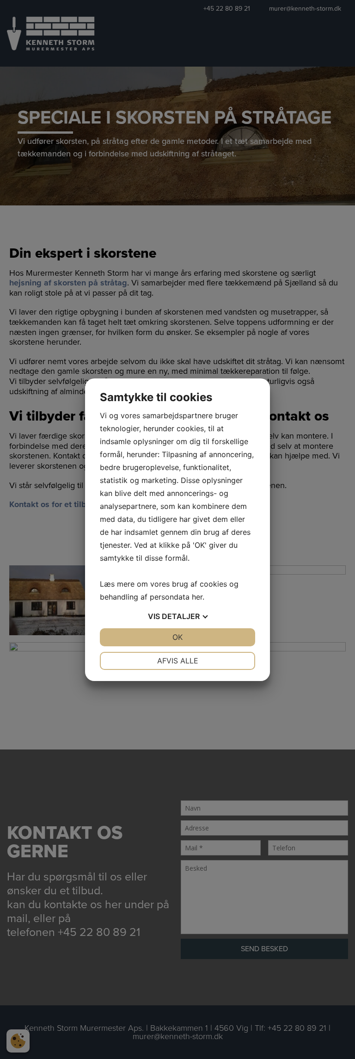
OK (177, 637)
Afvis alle (177, 660)
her (197, 596)
